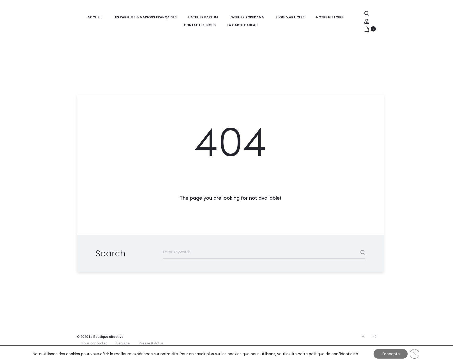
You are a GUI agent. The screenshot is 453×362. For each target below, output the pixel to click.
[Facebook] (363, 336)
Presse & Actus (151, 343)
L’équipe (123, 343)
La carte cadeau (242, 25)
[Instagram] (374, 336)
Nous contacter (94, 343)
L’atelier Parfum (203, 17)
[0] (366, 29)
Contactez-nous (200, 25)
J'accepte (390, 353)
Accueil (95, 17)
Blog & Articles (290, 17)
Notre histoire (329, 17)
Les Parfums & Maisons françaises (145, 17)
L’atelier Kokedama (246, 17)
